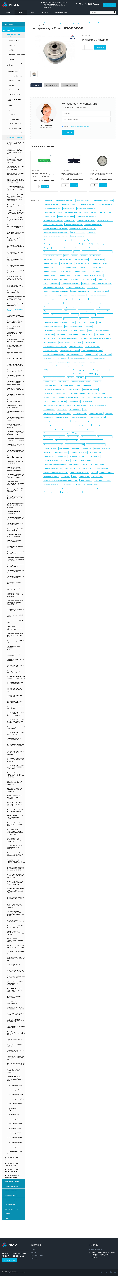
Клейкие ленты (62, 456)
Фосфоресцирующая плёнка (81, 370)
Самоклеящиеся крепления (77, 393)
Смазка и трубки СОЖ (79, 299)
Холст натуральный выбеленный (68, 338)
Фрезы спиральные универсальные (71, 492)
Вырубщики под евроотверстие (53, 468)
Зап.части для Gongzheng (16, 1099)
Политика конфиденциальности (10, 1272)
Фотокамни (109, 413)
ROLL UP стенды (63, 381)
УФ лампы (11, 114)
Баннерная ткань (49, 334)
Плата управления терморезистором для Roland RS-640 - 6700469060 (15, 483)
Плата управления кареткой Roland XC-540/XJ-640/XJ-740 (15, 439)
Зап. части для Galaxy (15, 123)
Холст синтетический (50, 342)
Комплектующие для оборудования (10, 29)
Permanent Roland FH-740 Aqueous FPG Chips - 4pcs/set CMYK (16, 219)
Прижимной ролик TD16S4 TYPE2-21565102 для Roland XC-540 (15, 334)
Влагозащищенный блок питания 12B (66, 440)
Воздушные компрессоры (71, 307)
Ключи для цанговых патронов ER (53, 287)
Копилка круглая (87, 401)
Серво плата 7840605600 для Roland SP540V (15, 610)
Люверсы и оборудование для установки (55, 472)
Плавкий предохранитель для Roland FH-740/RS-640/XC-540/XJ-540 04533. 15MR (16, 298)
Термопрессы (91, 232)
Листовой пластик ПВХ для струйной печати (78, 425)
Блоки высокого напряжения (52, 307)
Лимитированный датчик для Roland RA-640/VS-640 (15, 232)
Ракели (75, 460)
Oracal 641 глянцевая (64, 362)
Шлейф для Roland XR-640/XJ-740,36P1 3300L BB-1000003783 (15, 906)
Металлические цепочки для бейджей (54, 393)
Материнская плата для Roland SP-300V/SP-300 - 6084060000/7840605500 (14, 469)
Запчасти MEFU (69, 220)
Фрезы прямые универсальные (101, 488)
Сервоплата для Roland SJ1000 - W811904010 (14, 535)
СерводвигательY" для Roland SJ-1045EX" (14, 739)
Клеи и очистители (49, 456)
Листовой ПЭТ (89, 374)
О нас (32, 12)
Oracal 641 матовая (79, 362)
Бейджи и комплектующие (84, 385)
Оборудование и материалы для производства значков (97, 397)
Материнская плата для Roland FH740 (14, 588)
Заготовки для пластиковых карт (53, 425)
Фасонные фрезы (97, 476)
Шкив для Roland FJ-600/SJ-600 (15, 353)
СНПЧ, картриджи (13, 119)
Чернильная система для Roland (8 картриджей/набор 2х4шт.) (15, 246)
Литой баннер (61, 334)
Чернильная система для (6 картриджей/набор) (15, 253)
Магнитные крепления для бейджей (54, 389)
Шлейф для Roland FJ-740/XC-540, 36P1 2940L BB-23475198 (15, 940)
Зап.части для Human (15, 1103)
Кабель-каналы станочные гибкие (101, 283)
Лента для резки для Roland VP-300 (15, 271)
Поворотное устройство (88, 314)
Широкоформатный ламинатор (53, 220)
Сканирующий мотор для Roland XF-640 (14, 696)
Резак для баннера (86, 460)
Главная (8, 12)
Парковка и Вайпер (14, 80)
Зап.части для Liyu (14, 1119)
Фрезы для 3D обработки (51, 484)
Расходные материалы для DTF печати (76, 212)
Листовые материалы (11, 1191)
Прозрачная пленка (90, 342)
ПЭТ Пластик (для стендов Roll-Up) (79, 358)
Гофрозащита (55, 283)
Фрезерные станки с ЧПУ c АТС (53, 224)
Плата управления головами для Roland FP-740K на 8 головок (15, 635)
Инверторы (85, 283)
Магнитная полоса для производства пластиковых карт (59, 429)
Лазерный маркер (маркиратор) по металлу (82, 228)
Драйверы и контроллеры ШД (70, 283)
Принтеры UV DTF (68, 208)
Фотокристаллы (48, 417)
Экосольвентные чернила (51, 476)
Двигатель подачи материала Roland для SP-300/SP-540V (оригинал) (15, 760)
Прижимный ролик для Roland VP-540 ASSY (16, 1027)
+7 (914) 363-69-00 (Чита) (13, 1256)
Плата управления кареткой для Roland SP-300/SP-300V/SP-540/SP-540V (15, 383)
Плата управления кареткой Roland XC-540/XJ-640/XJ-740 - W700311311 (15, 559)
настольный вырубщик (85, 468)
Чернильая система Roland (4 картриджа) (15, 265)
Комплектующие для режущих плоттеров (12, 1170)
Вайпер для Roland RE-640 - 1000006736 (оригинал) (15, 1014)
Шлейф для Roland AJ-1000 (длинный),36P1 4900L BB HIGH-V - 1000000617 (15, 883)
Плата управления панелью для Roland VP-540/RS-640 (15, 518)
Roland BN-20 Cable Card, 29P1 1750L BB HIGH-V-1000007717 (14, 790)
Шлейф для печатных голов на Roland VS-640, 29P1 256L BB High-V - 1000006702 (15, 869)
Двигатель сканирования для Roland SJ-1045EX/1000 (15, 683)
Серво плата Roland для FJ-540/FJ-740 (15, 660)
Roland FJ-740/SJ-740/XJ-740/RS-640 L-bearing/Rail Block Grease (14, 990)
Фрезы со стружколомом (51, 492)
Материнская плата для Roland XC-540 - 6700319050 (15, 389)
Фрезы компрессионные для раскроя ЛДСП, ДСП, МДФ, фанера (80, 484)
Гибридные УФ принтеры (51, 204)
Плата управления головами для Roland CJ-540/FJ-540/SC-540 (15, 419)
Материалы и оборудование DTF (86, 208)
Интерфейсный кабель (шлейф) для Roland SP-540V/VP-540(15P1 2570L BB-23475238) (15, 913)
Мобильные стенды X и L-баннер (81, 381)
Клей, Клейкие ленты (96, 452)
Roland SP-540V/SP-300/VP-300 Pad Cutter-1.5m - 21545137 (15, 847)
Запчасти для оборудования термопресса (56, 421)
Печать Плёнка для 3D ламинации (92, 350)
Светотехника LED (10, 1204)
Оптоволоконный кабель (15, 90)
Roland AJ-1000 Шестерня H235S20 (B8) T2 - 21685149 (15, 364)
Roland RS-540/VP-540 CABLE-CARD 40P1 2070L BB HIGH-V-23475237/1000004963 (16, 861)
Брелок (46, 401)
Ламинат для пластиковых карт (103, 425)
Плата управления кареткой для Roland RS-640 (15, 565)
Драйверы (101, 307)
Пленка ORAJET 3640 (76, 346)
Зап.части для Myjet (14, 1133)
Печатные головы (13, 40)
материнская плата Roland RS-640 (15, 621)
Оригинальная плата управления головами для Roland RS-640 (14, 628)
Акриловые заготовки (62, 417)
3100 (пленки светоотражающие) (91, 366)
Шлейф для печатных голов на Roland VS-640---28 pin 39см (15, 899)
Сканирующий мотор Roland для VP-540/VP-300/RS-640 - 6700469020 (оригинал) (15, 721)
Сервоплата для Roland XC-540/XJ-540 (15, 547)
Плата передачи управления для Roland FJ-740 (15, 395)
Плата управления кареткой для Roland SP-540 (15, 376)
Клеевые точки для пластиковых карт (89, 429)
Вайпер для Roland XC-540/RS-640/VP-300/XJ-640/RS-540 (14, 1071)
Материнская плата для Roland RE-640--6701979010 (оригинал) (15, 426)
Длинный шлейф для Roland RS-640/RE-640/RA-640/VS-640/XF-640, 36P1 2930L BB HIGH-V (15, 891)
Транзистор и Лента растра (16, 54)
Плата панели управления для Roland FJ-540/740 (15, 400)
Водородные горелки (89, 279)
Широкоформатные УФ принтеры (103, 200)
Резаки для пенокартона (78, 236)
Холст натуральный (49, 338)
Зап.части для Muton (14, 1128)
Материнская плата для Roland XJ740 (14, 512)
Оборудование (8, 24)
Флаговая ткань (99, 334)
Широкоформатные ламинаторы (86, 216)
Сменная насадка (75, 409)
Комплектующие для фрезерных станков (12, 1158)
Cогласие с (76, 126)
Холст (109, 334)
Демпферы (11, 45)
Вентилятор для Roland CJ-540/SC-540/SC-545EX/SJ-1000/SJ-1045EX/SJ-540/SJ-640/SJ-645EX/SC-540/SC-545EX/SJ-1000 (15, 197)
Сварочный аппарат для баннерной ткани (56, 236)
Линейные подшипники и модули (80, 291)
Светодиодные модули (88, 436)
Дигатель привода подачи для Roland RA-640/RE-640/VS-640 (16, 677)
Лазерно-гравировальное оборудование (55, 228)
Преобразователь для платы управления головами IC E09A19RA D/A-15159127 (15, 168)
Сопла (90, 330)
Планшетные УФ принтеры (69, 204)
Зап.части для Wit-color (15, 1137)
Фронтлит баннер (87, 334)
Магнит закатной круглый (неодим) (54, 405)
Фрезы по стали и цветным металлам (78, 488)
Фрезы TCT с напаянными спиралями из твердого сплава (60, 480)
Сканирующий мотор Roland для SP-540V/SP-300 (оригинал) (15, 753)
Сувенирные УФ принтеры (105, 204)
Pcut (85, 322)
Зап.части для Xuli (14, 1147)
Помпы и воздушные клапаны (14, 99)
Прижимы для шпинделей (78, 295)
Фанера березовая (107, 377)
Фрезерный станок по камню (73, 224)
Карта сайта (23, 1272)
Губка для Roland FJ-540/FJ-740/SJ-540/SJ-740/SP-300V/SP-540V (15, 983)
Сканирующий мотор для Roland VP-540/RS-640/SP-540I (15, 690)
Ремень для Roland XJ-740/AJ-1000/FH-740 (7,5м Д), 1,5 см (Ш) (15, 933)
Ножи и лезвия (65, 460)
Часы (84, 409)
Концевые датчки (92, 287)
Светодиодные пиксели (105, 436)
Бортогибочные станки (77, 232)
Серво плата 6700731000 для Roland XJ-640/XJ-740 (15, 445)
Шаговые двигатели (71, 303)
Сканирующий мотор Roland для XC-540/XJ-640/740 (15, 733)
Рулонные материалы (11, 1186)
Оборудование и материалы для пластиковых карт (85, 421)
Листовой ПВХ (77, 374)
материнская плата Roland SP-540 (15, 615)
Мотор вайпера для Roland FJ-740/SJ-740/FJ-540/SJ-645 (15, 1008)
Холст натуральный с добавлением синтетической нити (96, 338)
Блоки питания (75, 279)
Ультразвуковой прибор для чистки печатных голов (15, 1152)
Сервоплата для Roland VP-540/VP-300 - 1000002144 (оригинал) (15, 490)
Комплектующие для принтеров (12, 35)
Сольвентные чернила (106, 472)
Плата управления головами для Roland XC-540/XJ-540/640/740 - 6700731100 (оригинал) (15, 505)
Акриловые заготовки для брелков (68, 397)
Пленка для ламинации (92, 346)
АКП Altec (70, 377)
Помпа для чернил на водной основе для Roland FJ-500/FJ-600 (16, 1058)
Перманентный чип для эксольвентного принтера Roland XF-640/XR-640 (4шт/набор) (15, 151)
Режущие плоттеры (49, 216)
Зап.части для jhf (13, 1114)
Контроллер (75, 448)
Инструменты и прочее (11, 1209)
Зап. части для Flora (14, 128)
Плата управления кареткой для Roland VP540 (15, 577)
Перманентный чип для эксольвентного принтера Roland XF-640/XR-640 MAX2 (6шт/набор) (15, 160)
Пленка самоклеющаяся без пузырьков (55, 346)
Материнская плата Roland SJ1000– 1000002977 (15, 541)
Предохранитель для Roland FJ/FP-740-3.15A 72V (15, 1051)
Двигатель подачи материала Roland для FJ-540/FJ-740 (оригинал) (15, 745)
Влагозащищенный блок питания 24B (91, 440)
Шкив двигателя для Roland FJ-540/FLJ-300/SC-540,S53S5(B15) (15, 239)
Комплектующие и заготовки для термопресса (57, 413)
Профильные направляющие (97, 295)
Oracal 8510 (92, 362)
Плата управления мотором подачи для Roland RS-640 (15, 456)
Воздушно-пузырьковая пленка (79, 472)
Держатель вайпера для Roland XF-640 (14, 996)
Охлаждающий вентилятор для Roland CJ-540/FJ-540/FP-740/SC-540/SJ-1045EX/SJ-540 (16, 188)
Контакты (45, 12)
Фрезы (6, 1218)
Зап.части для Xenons (15, 1142)
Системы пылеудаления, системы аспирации (57, 299)
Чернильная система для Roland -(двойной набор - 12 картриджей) (15, 259)
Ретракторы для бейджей (90, 389)
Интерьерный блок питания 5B (96, 444)
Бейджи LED (47, 452)
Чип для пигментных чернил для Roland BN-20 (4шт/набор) (15, 143)
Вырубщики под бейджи (97, 464)
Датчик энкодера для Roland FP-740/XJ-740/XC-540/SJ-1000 (15, 347)
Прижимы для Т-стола (61, 295)
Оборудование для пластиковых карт (82, 433)
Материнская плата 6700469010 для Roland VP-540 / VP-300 (15, 595)
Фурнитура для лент (49, 397)
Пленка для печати (64, 342)
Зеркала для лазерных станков (53, 310)
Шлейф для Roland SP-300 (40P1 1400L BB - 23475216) (15, 810)
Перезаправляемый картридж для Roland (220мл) (16, 976)
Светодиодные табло (50, 448)
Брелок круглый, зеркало (59, 401)
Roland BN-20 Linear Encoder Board (15, 952)
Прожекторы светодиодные (102, 448)
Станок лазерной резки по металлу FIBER (56, 232)
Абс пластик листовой (92, 377)
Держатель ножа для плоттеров (53, 326)
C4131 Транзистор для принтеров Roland (13, 965)
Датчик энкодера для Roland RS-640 (15, 359)
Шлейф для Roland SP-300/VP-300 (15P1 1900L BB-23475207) (15, 824)
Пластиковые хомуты (94, 456)
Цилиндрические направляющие (53, 303)
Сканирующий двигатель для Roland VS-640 (15, 707)
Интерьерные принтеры (83, 200)
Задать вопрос (109, 5)
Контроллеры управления (86, 310)
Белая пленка (78, 342)
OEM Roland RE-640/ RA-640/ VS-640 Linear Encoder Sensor (15, 946)
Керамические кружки (80, 413)
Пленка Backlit (62, 358)
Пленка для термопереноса (101, 370)
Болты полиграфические (77, 456)
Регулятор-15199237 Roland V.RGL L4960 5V (15, 327)
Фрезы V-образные (85, 480)
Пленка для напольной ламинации (54, 354)
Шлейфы (11, 50)
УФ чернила (65, 476)
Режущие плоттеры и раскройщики (101, 212)
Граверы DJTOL (84, 476)
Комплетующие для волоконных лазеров (12, 1176)
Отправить (68, 132)
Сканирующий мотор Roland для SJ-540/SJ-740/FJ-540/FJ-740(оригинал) (16, 767)
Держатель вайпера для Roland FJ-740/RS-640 (14, 291)
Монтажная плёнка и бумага (52, 366)
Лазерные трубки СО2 (103, 310)
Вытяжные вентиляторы (88, 307)
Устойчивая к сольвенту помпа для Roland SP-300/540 (15, 316)
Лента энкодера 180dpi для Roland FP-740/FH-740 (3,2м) (15, 971)
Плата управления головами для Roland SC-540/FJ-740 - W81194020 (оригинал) (15, 497)
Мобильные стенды (10, 1195)
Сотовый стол (84, 318)
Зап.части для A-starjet (15, 1085)
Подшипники (47, 295)
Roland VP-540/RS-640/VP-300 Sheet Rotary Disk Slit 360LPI (16, 1064)
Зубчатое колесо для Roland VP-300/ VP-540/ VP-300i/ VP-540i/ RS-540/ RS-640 (15, 181)
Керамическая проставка (78, 330)
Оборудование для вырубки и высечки (55, 464)
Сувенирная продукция (11, 1200)
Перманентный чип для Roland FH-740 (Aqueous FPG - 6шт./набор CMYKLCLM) (15, 212)
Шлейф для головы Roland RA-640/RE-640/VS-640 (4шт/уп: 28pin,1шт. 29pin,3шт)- (15, 854)
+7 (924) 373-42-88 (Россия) (88, 4)
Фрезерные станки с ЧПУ (105, 220)
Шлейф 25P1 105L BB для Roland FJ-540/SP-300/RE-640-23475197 (14, 804)
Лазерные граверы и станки (93, 224)
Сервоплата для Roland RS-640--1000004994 (15, 529)
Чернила (7, 1213)
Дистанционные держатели (79, 452)
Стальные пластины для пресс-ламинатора (56, 433)
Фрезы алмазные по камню (102, 480)
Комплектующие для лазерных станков (12, 1164)
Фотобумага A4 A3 (49, 358)
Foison (73, 322)
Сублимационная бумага (79, 417)
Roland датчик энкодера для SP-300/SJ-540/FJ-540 (15, 370)
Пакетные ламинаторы (101, 468)
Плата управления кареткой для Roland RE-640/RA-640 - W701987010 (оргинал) (15, 476)
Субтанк (11, 85)
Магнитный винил (49, 374)
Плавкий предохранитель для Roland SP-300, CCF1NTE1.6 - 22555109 (16, 1033)
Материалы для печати (11, 1181)
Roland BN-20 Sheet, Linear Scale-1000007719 (15, 1002)
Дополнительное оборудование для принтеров (57, 240)
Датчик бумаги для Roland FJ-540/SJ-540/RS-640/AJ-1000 (16, 286)
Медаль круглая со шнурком (98, 405)
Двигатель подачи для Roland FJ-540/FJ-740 (16, 727)
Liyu (79, 322)
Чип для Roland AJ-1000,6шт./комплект (15, 1045)
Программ (89, 326)
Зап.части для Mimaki (15, 1123)
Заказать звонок (94, 6)
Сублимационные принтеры (52, 208)
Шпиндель (84, 303)
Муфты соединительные (101, 291)
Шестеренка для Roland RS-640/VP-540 (15, 310)
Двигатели (11, 109)
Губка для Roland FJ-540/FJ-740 (15, 1039)
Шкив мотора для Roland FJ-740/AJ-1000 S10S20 (15, 174)
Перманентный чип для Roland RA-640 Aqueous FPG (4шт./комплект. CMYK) (15, 226)
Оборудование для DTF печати (53, 212)
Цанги (91, 299)
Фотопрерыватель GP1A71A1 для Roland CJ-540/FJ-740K (15, 340)
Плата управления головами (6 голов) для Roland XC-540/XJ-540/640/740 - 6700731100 (15, 603)
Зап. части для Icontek (15, 133)
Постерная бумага (105, 354)
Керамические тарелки (96, 413)
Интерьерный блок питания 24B (75, 444)
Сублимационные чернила (97, 417)
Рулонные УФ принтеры (87, 204)
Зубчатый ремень (70, 310)
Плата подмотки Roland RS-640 (15, 412)
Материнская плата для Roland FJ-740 (14, 654)
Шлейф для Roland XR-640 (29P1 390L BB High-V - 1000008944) (15, 797)
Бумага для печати (91, 354)
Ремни (10, 105)
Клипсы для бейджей (74, 389)
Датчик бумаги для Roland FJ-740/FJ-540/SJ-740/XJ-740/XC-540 (16, 959)
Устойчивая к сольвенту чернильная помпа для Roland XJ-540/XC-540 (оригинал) (16, 1020)
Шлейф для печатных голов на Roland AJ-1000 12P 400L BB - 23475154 (15, 876)
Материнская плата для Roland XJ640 (14, 582)
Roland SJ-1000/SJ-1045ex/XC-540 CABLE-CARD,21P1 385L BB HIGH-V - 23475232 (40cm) (16, 832)
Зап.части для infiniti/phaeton (12, 1109)
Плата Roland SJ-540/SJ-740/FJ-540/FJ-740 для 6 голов (14, 648)
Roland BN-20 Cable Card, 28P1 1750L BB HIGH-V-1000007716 (14, 783)
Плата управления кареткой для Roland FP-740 (15, 552)
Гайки (45, 283)
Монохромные (87, 448)
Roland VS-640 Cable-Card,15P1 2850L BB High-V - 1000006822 (15, 840)
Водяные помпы (102, 279)
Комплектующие (64, 448)
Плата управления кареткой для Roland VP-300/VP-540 (15, 451)
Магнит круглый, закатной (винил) (76, 405)
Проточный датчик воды (105, 314)
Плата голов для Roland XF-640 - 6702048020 (15, 462)
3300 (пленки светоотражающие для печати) (56, 370)
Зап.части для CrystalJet (15, 1094)
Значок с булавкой (74, 401)
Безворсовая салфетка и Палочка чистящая (15, 70)
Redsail (92, 322)
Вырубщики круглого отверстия (78, 464)
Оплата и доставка (61, 12)
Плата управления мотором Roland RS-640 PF (15, 524)
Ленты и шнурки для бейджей (96, 393)
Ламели (46, 314)
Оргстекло (99, 374)
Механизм (75, 314)
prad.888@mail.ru (96, 1249)
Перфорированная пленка (74, 354)
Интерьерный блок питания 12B (53, 444)
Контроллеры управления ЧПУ (75, 287)
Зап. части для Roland (15, 137)
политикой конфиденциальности (79, 126)
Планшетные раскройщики (66, 216)
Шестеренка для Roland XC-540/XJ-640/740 (15, 304)
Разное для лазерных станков (52, 318)
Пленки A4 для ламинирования (70, 350)
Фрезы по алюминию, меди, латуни (54, 488)
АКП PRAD (80, 377)
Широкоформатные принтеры (64, 200)
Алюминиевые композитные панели (54, 377)
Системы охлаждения (70, 318)
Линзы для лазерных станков (60, 314)
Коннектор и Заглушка (15, 76)
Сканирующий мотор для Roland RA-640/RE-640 (14, 701)
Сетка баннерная (73, 334)
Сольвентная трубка (14, 94)
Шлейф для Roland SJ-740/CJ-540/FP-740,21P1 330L (15, 920)
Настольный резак (49, 409)
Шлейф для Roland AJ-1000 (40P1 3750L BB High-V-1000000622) (15, 817)
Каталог (20, 12)
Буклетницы (97, 381)
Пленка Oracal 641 (49, 362)
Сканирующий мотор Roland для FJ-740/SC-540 (15, 666)
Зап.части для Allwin (14, 1090)
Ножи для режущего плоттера (73, 326)
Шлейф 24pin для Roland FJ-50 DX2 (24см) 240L (15, 926)
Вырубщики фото (70, 468)
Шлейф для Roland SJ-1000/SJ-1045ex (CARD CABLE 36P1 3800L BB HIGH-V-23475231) (15, 775)
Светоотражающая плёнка (71, 366)
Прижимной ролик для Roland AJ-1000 (15, 205)
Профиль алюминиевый (51, 460)
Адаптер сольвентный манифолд (14, 64)
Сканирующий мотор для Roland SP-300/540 (14, 671)
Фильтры (11, 59)
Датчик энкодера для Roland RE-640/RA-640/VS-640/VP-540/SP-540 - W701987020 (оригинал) (15, 279)
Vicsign (99, 322)
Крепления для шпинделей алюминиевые (56, 291)
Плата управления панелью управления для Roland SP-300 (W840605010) (15, 433)
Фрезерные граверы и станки (86, 220)
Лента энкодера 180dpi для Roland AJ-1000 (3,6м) (15, 321)
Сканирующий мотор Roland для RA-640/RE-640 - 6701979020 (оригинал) (15, 714)
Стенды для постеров (50, 385)
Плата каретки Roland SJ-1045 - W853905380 (14, 406)
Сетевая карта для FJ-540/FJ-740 (16, 641)
